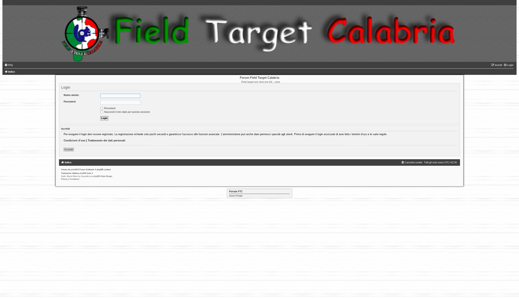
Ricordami (110, 108)
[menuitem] (8, 65)
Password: (70, 101)
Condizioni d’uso (74, 140)
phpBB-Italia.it (86, 173)
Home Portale (235, 196)
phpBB (74, 169)
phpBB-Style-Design (102, 176)
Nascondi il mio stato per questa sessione (127, 112)
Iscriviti (68, 149)
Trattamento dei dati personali (106, 140)
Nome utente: (71, 95)
